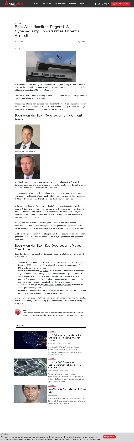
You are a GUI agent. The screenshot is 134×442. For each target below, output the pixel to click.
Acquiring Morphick (37, 290)
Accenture (58, 301)
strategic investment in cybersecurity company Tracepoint (60, 262)
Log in (106, 4)
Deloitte (73, 301)
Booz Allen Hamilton (78, 84)
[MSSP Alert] (13, 4)
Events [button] (36, 4)
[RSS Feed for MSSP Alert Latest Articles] (95, 4)
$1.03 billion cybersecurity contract (57, 285)
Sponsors (72, 4)
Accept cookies (109, 437)
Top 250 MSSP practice (52, 107)
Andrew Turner (78, 265)
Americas (18, 23)
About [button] (81, 4)
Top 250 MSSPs (59, 4)
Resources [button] (47, 4)
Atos (65, 301)
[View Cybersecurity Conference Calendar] (99, 3)
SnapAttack (44, 271)
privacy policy (77, 439)
